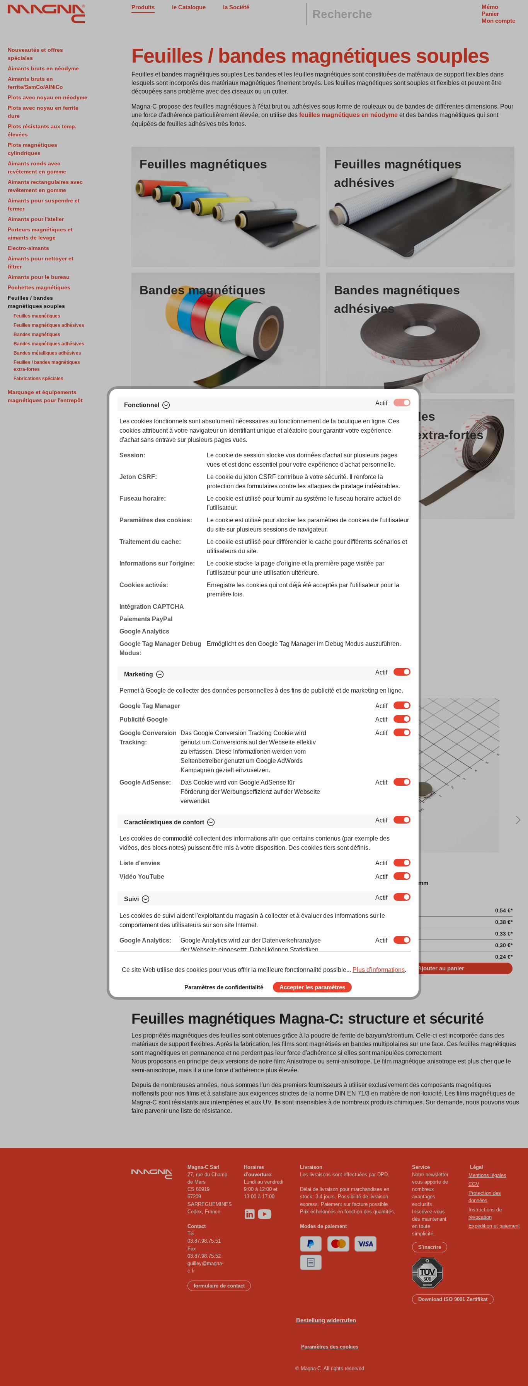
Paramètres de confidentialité (223, 987)
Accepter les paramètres (312, 987)
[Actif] (401, 402)
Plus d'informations (379, 969)
